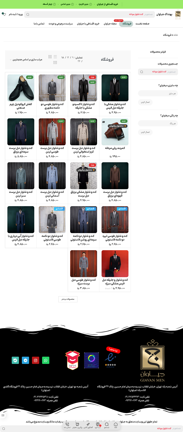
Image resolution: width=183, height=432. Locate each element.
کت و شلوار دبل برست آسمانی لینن (52, 193)
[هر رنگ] (159, 124)
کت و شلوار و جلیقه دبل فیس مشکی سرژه (115, 281)
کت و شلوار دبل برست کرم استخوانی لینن (83, 150)
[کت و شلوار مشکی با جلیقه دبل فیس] (115, 87)
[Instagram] (35, 360)
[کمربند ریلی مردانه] (115, 131)
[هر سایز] (159, 94)
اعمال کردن (145, 102)
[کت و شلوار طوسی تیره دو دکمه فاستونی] (115, 219)
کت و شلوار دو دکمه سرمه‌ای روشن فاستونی (83, 238)
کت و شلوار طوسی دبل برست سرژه (83, 281)
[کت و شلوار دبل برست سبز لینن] (20, 175)
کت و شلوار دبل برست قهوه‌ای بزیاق (115, 193)
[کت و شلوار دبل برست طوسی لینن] (52, 131)
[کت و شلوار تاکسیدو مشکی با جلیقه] (83, 87)
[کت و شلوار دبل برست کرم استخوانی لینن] (83, 131)
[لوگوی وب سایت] (178, 14)
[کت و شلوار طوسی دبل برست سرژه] (83, 263)
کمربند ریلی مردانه (115, 148)
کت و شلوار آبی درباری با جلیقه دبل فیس (21, 238)
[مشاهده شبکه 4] (55, 63)
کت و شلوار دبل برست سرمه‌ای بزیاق (21, 150)
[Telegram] (25, 360)
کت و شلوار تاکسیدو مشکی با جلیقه (83, 106)
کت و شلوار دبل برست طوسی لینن (52, 150)
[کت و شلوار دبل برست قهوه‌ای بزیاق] (115, 175)
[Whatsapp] (45, 360)
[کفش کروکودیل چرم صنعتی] (20, 87)
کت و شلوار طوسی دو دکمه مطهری (52, 106)
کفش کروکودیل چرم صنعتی (21, 106)
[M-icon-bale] (15, 360)
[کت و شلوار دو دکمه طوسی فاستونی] (52, 219)
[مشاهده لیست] (55, 57)
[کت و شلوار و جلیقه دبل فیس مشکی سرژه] (115, 263)
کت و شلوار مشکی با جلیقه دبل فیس (115, 106)
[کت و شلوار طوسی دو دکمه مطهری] (52, 87)
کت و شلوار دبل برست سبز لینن (21, 193)
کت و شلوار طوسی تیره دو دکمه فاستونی (115, 238)
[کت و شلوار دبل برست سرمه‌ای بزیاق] (20, 131)
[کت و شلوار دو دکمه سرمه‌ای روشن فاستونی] (83, 219)
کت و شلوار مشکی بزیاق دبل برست (83, 193)
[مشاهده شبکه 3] (50, 57)
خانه (175, 35)
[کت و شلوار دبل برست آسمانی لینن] (52, 175)
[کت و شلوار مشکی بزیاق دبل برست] (83, 175)
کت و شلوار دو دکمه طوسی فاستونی (52, 238)
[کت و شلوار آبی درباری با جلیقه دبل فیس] (20, 219)
